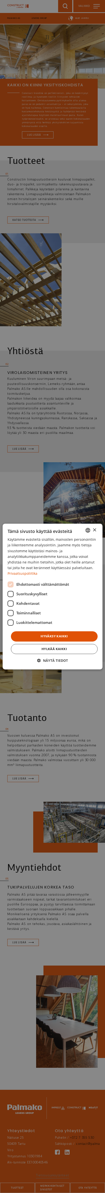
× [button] (94, 530)
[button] (52, 660)
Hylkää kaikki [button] (54, 649)
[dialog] (53, 596)
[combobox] (87, 530)
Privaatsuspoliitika (22, 573)
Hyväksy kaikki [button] (54, 636)
